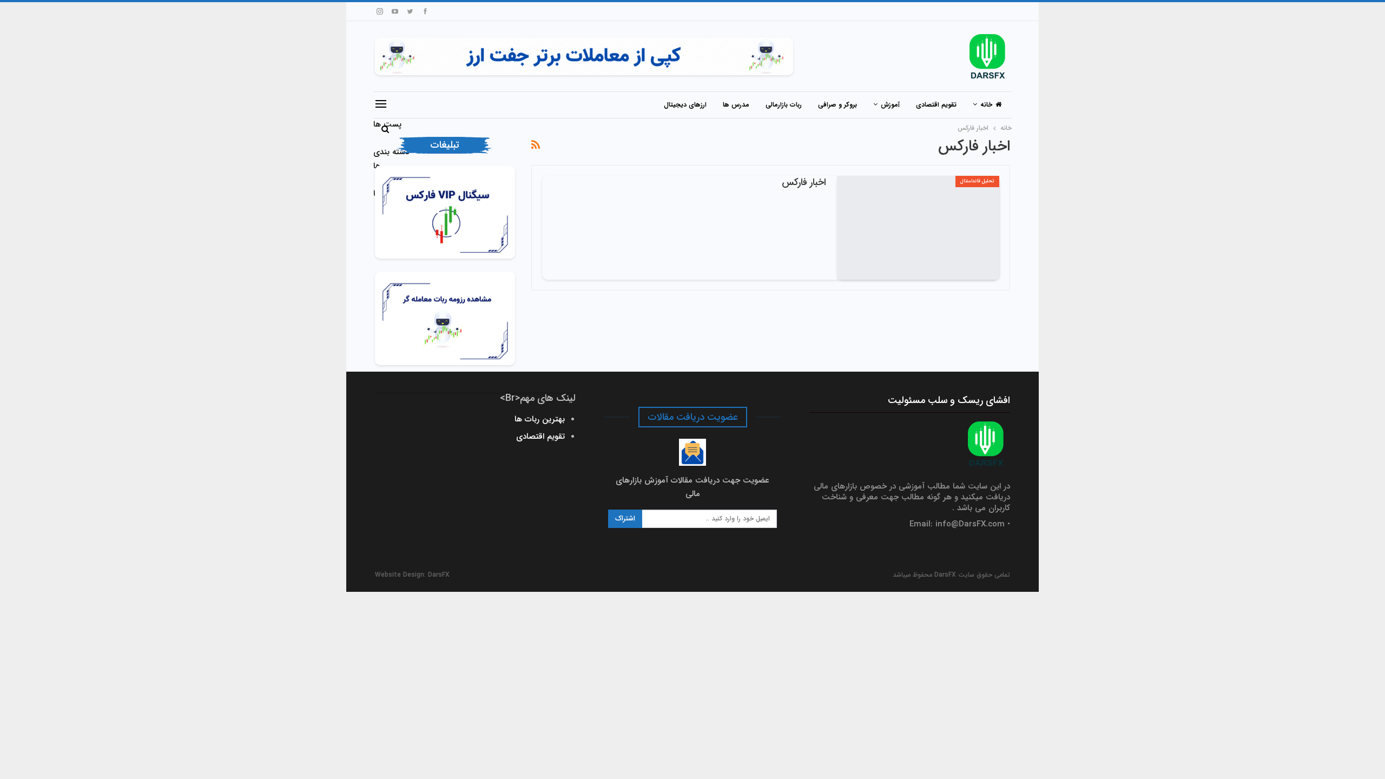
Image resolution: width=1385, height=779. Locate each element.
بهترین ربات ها (540, 419)
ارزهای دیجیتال (685, 105)
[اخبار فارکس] (918, 228)
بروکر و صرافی (837, 105)
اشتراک (625, 518)
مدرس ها (736, 105)
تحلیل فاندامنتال (977, 181)
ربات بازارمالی (784, 105)
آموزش (890, 105)
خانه (986, 105)
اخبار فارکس (804, 182)
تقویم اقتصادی (936, 105)
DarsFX (439, 575)
